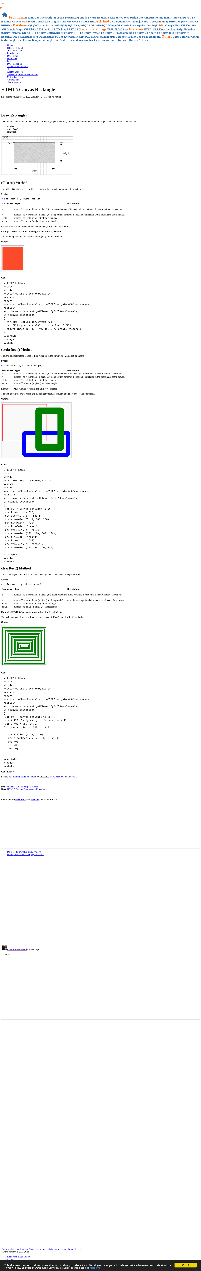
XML (110, 29)
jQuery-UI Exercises (34, 32)
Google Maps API (17, 29)
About (10, 1259)
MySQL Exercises (43, 36)
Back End (101, 21)
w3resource (6, 6)
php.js (83, 17)
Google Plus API (175, 25)
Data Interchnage (93, 29)
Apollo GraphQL (147, 25)
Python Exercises (102, 32)
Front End (17, 17)
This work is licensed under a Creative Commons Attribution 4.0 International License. (41, 1249)
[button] (100, 3)
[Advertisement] (35, 104)
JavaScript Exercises (182, 29)
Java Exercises (177, 32)
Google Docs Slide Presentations (63, 40)
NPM (84, 21)
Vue (63, 21)
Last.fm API (49, 29)
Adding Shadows (15, 72)
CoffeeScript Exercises (60, 32)
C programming (158, 21)
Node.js (136, 21)
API (162, 25)
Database (20, 25)
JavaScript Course (33, 21)
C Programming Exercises (128, 32)
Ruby (144, 21)
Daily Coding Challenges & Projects (24, 852)
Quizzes (133, 40)
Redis (133, 25)
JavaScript (46, 17)
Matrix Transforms (15, 77)
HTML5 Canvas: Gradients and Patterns (26, 789)
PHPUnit (6, 25)
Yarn (91, 21)
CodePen (72, 776)
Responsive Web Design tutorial (129, 17)
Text (9, 69)
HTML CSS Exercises (157, 29)
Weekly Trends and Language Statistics (25, 854)
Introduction (12, 53)
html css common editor (24, 776)
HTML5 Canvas (11, 21)
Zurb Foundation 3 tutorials (165, 17)
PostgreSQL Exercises (88, 36)
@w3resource (56, 776)
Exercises (136, 29)
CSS (37, 17)
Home (10, 45)
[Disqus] (100, 981)
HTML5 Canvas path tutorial (24, 786)
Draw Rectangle (14, 64)
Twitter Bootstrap (98, 17)
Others (167, 36)
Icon (47, 21)
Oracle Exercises (22, 36)
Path (9, 61)
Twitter (35, 799)
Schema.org (72, 17)
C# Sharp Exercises (156, 32)
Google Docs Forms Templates (25, 40)
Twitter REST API (68, 29)
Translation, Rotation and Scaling (22, 74)
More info (95, 1267)
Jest (69, 21)
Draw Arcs (12, 58)
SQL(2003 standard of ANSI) (45, 25)
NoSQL (102, 25)
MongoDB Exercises (114, 36)
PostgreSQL (81, 25)
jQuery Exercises (11, 32)
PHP (112, 21)
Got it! (185, 1265)
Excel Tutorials (182, 36)
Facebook (20, 799)
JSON (118, 29)
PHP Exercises (82, 32)
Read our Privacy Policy (18, 1256)
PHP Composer (178, 21)
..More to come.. (14, 82)
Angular (56, 21)
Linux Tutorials (118, 40)
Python (120, 21)
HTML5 (59, 17)
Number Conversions (96, 40)
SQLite (93, 25)
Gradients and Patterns (17, 66)
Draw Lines (12, 56)
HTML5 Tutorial (15, 48)
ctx (3, 199)
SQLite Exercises (65, 36)
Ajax (125, 29)
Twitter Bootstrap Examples (144, 36)
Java (128, 21)
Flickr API (35, 29)
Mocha (76, 21)
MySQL (68, 25)
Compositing (13, 79)
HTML (29, 17)
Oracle (125, 25)
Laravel (193, 21)
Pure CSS (189, 17)
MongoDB (114, 25)
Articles (143, 40)
